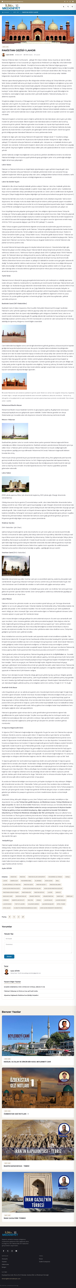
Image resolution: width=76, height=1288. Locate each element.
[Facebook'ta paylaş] (9, 917)
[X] (67, 2)
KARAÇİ (68, 877)
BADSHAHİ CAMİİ (7, 896)
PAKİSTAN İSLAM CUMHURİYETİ (37, 877)
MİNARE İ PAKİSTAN (35, 896)
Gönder (9, 956)
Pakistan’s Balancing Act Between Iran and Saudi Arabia (21, 991)
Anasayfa (6, 12)
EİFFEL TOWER (61, 904)
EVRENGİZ (6, 900)
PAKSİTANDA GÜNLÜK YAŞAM (11, 892)
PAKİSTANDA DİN (26, 892)
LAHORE (50, 892)
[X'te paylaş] (14, 917)
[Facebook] (65, 2)
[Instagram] (70, 2)
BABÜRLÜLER (14, 881)
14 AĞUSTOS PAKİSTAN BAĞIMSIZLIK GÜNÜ (25, 908)
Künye (41, 1259)
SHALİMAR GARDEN (33, 904)
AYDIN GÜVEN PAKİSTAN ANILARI (32, 888)
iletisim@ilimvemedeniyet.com (11, 1278)
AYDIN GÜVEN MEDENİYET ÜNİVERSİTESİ (51, 908)
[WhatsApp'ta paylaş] (18, 917)
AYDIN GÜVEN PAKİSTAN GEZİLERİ (53, 888)
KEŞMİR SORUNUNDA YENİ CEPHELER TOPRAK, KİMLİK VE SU (24, 987)
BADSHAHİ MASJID (21, 896)
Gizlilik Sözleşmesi (44, 1261)
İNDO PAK (30, 900)
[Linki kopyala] (23, 917)
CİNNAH (38, 900)
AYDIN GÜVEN (48, 881)
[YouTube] (73, 2)
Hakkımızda (5, 1264)
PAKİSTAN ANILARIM (55, 884)
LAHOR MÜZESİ (7, 904)
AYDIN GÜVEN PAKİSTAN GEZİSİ (11, 888)
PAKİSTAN (22, 877)
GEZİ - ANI (16, 12)
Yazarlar (4, 1261)
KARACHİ (58, 892)
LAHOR (5, 881)
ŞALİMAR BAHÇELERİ (48, 904)
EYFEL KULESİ (6, 908)
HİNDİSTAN (13, 877)
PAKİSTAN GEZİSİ (28, 884)
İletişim (4, 1267)
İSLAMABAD (38, 881)
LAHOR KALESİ (48, 900)
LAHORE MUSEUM (60, 900)
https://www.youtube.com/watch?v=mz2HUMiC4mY (50, 650)
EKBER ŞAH (69, 896)
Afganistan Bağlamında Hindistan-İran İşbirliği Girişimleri (21, 995)
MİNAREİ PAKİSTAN (48, 896)
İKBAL (57, 881)
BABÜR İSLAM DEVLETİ (18, 900)
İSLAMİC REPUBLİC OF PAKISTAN (11, 884)
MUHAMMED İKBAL (26, 881)
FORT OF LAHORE (20, 904)
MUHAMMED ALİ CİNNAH (55, 877)
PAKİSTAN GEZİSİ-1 (41, 884)
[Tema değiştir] (64, 7)
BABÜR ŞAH (60, 896)
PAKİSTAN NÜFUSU (39, 892)
